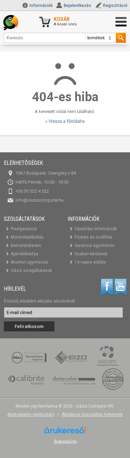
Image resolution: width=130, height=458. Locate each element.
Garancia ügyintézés (94, 245)
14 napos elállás (90, 262)
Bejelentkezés (77, 5)
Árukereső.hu (65, 441)
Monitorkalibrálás (27, 237)
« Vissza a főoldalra (65, 121)
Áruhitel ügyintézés (29, 262)
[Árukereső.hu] (65, 433)
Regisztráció (115, 5)
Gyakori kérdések (91, 253)
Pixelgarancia (24, 228)
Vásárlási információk (96, 228)
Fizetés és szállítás (93, 237)
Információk (40, 5)
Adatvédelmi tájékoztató (30, 414)
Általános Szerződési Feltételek (92, 414)
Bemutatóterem (26, 245)
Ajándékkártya (24, 253)
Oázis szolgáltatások (31, 270)
